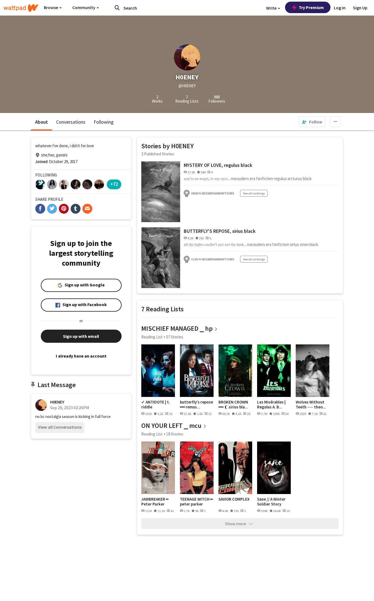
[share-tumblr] (75, 209)
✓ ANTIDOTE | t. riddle (155, 404)
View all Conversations (60, 427)
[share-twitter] (52, 209)
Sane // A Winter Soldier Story (271, 501)
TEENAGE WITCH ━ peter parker (196, 501)
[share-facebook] (40, 209)
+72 (114, 184)
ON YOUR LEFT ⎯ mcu (171, 425)
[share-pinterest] (64, 209)
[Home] (21, 8)
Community (84, 7)
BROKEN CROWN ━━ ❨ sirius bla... (233, 404)
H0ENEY (57, 401)
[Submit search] (117, 7)
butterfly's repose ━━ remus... (196, 404)
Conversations (70, 122)
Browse (51, 7)
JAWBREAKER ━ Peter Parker (154, 501)
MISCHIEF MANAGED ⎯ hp (177, 328)
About (41, 122)
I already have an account (81, 356)
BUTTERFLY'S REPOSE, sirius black (219, 231)
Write (271, 8)
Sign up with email (81, 336)
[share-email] (87, 209)
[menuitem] (312, 121)
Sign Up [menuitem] (360, 7)
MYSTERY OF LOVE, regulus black (218, 165)
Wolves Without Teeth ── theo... (311, 404)
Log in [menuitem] (340, 7)
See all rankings (254, 193)
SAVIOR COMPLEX (233, 499)
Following (104, 122)
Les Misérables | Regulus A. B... (271, 404)
